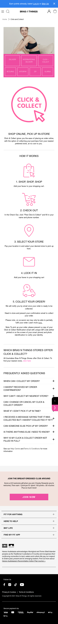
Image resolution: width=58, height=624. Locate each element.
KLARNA (48, 71)
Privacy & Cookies (9, 592)
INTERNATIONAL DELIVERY (29, 60)
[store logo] (29, 11)
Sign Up (45, 4)
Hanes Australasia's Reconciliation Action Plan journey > (23, 561)
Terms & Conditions (32, 449)
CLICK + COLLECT (45, 60)
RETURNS (10, 71)
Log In (36, 4)
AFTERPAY (22, 71)
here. (40, 323)
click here (27, 361)
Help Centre (15, 449)
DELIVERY (12, 59)
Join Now (29, 497)
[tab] (29, 381)
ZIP (35, 71)
